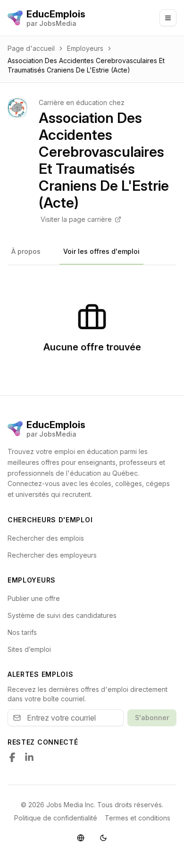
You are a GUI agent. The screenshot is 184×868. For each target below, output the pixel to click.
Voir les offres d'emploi (101, 251)
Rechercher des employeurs (52, 555)
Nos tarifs (22, 632)
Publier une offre (34, 598)
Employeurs (85, 48)
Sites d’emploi (29, 649)
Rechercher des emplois (46, 538)
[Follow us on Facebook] (12, 757)
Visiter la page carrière (76, 219)
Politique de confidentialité (55, 818)
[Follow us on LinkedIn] (29, 757)
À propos (26, 251)
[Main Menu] (167, 17)
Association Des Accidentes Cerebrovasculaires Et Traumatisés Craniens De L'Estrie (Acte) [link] (86, 65)
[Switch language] (80, 837)
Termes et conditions (137, 818)
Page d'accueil (31, 48)
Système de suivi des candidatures (62, 615)
